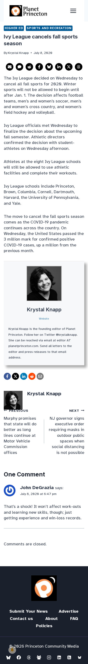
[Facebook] (19, 657)
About (51, 618)
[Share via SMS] (19, 67)
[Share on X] (69, 67)
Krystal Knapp (44, 309)
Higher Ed (14, 28)
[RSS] (69, 657)
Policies (44, 625)
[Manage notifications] (12, 650)
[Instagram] (49, 657)
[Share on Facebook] (39, 67)
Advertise (69, 611)
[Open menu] (73, 10)
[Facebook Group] (39, 657)
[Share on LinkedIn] (59, 67)
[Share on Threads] (78, 67)
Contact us (21, 618)
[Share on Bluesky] (49, 67)
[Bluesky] (8, 657)
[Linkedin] (59, 657)
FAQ (74, 618)
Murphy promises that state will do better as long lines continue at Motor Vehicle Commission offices (20, 431)
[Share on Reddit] (29, 67)
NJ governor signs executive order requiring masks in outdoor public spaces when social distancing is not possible (66, 431)
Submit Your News (28, 611)
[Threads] (29, 657)
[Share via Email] (9, 67)
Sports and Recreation (49, 28)
